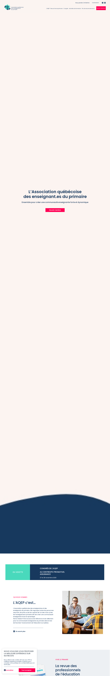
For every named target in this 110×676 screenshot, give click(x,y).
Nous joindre (79, 3)
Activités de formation (75, 8)
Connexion (95, 2)
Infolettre (86, 3)
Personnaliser (8, 670)
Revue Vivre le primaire (56, 8)
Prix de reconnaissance (88, 8)
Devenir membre (55, 210)
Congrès (65, 8)
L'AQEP (48, 8)
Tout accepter (26, 670)
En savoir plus (20, 631)
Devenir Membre (101, 8)
